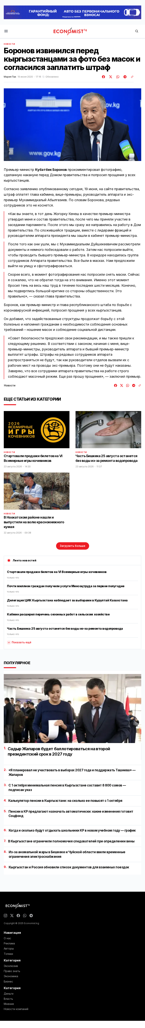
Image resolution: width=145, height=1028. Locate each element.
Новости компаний (16, 1009)
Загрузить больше (72, 545)
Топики (8, 953)
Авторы (9, 948)
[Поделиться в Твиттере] (110, 76)
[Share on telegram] (124, 76)
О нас (7, 938)
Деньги (8, 993)
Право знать (12, 971)
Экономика (11, 976)
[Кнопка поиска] (136, 31)
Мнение (9, 1003)
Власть (8, 998)
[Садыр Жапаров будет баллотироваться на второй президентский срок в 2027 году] (72, 708)
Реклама (9, 943)
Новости (9, 44)
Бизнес (8, 981)
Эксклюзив (11, 966)
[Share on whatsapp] (117, 76)
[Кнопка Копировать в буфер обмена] (131, 76)
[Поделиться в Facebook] (103, 76)
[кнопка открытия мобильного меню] (6, 31)
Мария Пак (10, 76)
